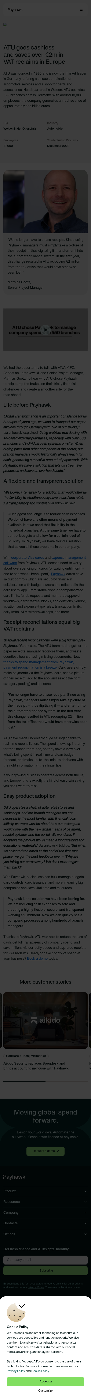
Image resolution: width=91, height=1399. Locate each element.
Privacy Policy (16, 1371)
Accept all (46, 1381)
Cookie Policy (40, 1371)
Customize (45, 1390)
